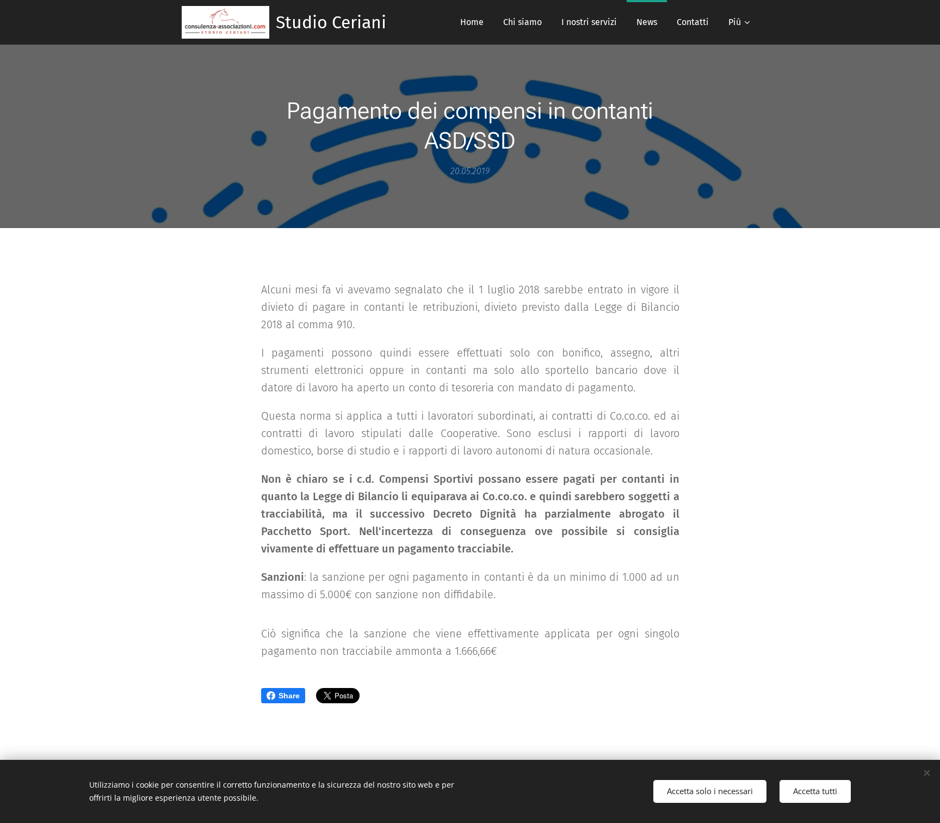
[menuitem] (471, 22)
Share (289, 695)
